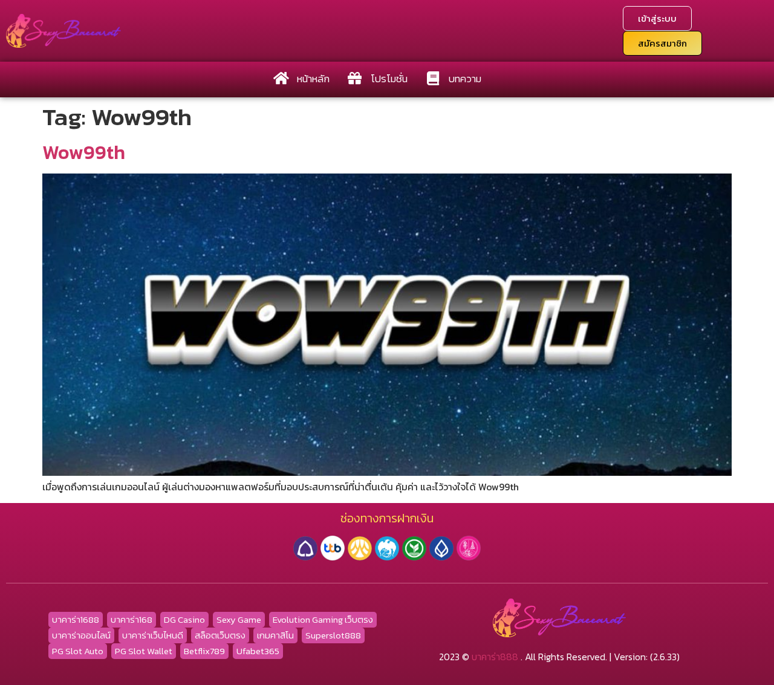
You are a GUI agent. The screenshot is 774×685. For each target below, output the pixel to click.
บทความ (465, 78)
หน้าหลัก (313, 78)
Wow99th (83, 152)
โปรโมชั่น (389, 78)
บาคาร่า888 (495, 656)
